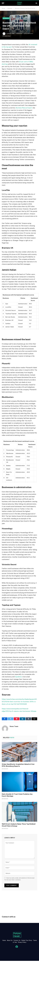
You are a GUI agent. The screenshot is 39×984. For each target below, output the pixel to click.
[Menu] (3, 3)
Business (6, 18)
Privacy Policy (22, 942)
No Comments (29, 33)
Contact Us (17, 940)
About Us (9, 940)
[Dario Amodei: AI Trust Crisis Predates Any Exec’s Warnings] (19, 782)
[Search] (36, 3)
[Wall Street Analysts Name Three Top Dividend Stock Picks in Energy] (19, 812)
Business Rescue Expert (24, 108)
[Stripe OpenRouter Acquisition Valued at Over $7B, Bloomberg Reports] (19, 752)
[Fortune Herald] (19, 3)
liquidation (18, 677)
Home (4, 940)
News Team (11, 33)
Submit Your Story (26, 940)
